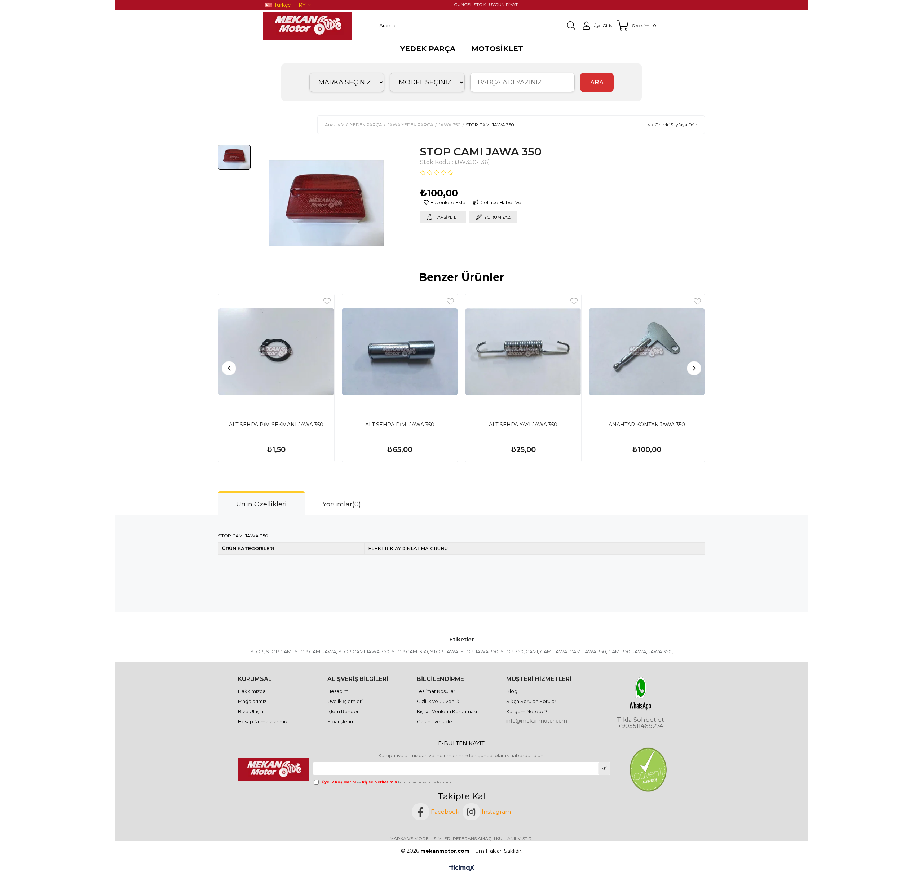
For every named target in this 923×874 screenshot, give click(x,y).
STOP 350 (512, 651)
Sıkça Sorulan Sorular (531, 701)
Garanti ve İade (434, 721)
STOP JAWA (444, 651)
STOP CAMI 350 (410, 651)
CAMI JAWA (553, 651)
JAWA (639, 651)
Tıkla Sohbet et (640, 720)
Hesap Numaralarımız (263, 721)
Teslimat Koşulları (436, 691)
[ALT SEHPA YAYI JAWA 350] (523, 352)
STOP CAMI (279, 651)
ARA (597, 82)
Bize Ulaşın (250, 711)
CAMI (532, 651)
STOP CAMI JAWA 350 (363, 651)
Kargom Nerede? (526, 711)
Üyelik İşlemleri (345, 701)
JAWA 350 (660, 651)
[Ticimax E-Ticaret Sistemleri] (461, 868)
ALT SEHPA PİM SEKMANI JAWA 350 (276, 424)
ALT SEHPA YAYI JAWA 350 (523, 424)
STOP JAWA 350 (479, 651)
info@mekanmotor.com (536, 720)
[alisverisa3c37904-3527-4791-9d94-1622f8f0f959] (648, 769)
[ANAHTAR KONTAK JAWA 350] (647, 352)
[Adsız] (274, 769)
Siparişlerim (341, 721)
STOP (257, 651)
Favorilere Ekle (327, 301)
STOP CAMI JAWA (315, 651)
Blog (511, 691)
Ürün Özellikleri (261, 504)
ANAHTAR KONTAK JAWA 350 (647, 424)
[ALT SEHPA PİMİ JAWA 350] (400, 352)
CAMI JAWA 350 (587, 651)
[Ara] (571, 25)
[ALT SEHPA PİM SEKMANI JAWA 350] (276, 352)
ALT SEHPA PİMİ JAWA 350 (399, 424)
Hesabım (337, 691)
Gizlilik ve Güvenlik (438, 701)
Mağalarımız (252, 701)
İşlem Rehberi (343, 711)
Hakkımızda (252, 691)
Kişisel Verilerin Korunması (447, 711)
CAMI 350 (619, 651)
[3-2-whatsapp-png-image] (640, 694)
